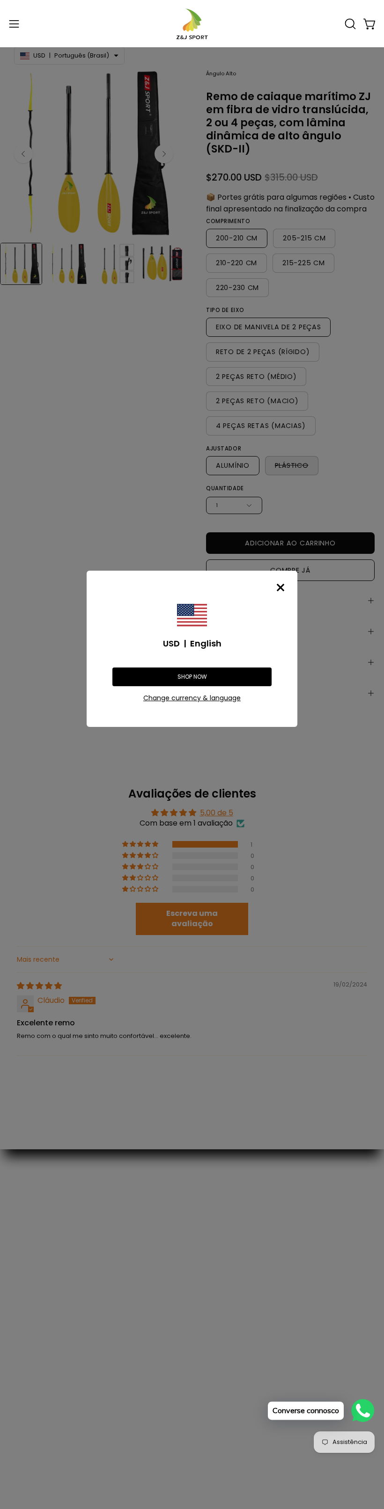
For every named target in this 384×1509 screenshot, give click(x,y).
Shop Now (192, 677)
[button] (349, 23)
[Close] (280, 587)
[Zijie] (192, 23)
